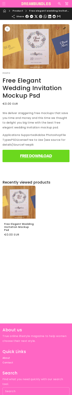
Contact (8, 362)
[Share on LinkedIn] (50, 16)
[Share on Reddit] (54, 16)
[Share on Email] (59, 16)
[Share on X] (36, 16)
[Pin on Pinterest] (41, 16)
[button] (4, 3)
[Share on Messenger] (31, 16)
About (6, 358)
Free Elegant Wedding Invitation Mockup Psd (19, 227)
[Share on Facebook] (27, 16)
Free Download (36, 156)
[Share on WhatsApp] (45, 16)
